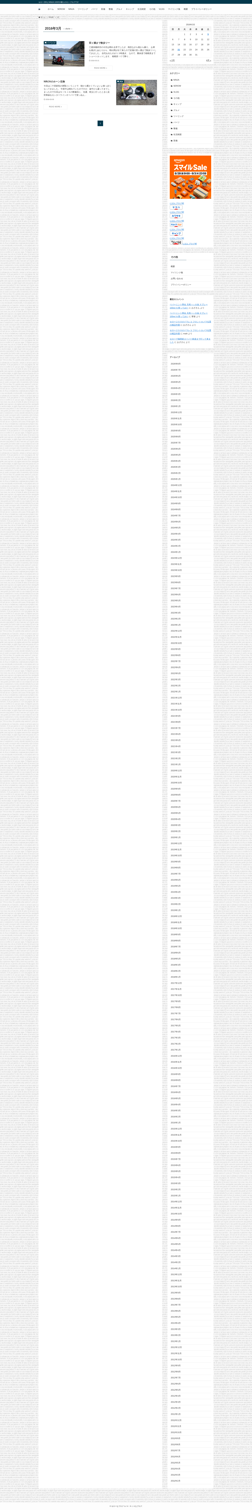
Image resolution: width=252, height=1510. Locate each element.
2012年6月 (176, 1384)
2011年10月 (176, 1432)
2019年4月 (176, 892)
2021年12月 (176, 698)
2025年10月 (176, 424)
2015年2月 (176, 1189)
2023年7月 (176, 588)
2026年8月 (176, 364)
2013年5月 (176, 1317)
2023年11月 (176, 564)
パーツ (176, 122)
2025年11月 (176, 418)
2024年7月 (176, 515)
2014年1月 (176, 1268)
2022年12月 (176, 631)
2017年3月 (176, 1037)
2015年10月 (176, 1141)
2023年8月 (176, 582)
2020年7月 (176, 801)
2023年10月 (176, 570)
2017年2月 (176, 1044)
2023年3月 (176, 613)
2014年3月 (176, 1256)
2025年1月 (176, 479)
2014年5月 (176, 1244)
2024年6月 (176, 522)
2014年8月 (176, 1226)
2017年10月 (176, 995)
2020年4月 (176, 819)
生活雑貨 (177, 134)
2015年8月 (176, 1153)
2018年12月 (176, 916)
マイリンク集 (177, 272)
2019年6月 (176, 880)
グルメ (176, 110)
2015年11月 (176, 1135)
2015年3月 (176, 1183)
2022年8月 (176, 655)
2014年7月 (176, 1232)
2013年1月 (176, 1341)
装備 (175, 140)
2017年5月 (176, 1025)
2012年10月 (176, 1359)
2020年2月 (176, 831)
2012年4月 (176, 1396)
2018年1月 (176, 977)
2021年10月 (176, 710)
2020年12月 (176, 770)
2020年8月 (176, 795)
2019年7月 (176, 874)
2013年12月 (176, 1274)
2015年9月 (176, 1147)
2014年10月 (176, 1214)
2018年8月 (176, 940)
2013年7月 (176, 1305)
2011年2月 (175, 1481)
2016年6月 (176, 1092)
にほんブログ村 (177, 203)
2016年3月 (176, 1110)
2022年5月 (176, 673)
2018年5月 (176, 959)
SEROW (177, 86)
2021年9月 (176, 716)
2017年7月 (176, 1013)
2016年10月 (176, 1068)
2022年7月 (176, 661)
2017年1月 (176, 1050)
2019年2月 (176, 904)
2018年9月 (176, 934)
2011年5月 (175, 1463)
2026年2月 (176, 400)
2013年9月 (176, 1292)
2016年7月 (176, 1086)
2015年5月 (176, 1171)
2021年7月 (176, 728)
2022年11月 (176, 637)
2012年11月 (176, 1353)
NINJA (176, 80)
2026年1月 (176, 406)
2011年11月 (176, 1426)
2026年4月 (176, 388)
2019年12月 (176, 843)
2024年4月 (176, 534)
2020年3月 (176, 825)
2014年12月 (176, 1201)
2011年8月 (175, 1444)
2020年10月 (176, 782)
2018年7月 (176, 946)
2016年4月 (176, 1104)
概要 (173, 266)
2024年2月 (176, 546)
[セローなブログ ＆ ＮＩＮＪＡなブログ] (39, 9)
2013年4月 (176, 1323)
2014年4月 (176, 1250)
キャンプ (177, 104)
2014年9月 (176, 1220)
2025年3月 (176, 467)
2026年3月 (176, 394)
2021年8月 (176, 722)
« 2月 (172, 60)
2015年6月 (176, 1165)
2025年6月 (176, 449)
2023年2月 (176, 619)
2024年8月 (176, 509)
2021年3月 (176, 752)
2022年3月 (176, 679)
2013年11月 (176, 1280)
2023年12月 (176, 558)
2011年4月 (175, 1469)
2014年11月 (176, 1208)
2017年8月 (176, 1007)
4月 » (208, 60)
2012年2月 (176, 1408)
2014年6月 (176, 1238)
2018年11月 (176, 922)
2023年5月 (176, 600)
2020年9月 (176, 789)
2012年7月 (176, 1377)
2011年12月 (176, 1420)
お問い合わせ (177, 278)
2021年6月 (176, 734)
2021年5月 (176, 740)
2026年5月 (176, 382)
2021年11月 (176, 704)
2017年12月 (176, 983)
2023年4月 (176, 606)
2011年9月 (175, 1438)
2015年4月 (176, 1177)
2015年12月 (176, 1129)
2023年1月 (176, 625)
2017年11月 (176, 989)
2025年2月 (176, 473)
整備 (175, 128)
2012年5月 (176, 1390)
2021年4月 (176, 746)
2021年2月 (176, 758)
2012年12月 (176, 1347)
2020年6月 (176, 807)
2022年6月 (176, 667)
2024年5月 (176, 527)
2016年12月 (176, 1056)
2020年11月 (176, 777)
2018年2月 (176, 971)
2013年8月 (176, 1299)
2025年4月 (176, 461)
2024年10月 (176, 497)
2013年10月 (176, 1286)
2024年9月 (176, 503)
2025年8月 (176, 436)
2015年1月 (176, 1195)
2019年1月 (176, 910)
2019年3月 (176, 898)
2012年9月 (176, 1365)
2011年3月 (175, 1475)
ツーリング (178, 116)
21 (179, 49)
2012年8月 (176, 1371)
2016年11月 (176, 1062)
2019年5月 (176, 886)
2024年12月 (176, 485)
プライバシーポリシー (181, 284)
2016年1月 (176, 1122)
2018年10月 (176, 928)
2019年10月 (176, 855)
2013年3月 (176, 1329)
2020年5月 (176, 813)
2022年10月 (176, 643)
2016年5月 (176, 1098)
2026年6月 (176, 376)
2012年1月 (176, 1414)
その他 (176, 98)
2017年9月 (176, 1001)
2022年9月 (176, 649)
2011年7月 (175, 1450)
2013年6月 (176, 1311)
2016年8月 (176, 1080)
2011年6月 (175, 1456)
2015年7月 (176, 1159)
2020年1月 (176, 837)
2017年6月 (176, 1019)
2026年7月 (176, 370)
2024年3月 (176, 540)
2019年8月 (176, 867)
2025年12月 (176, 412)
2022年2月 (176, 685)
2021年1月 (176, 764)
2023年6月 (176, 594)
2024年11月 (176, 491)
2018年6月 (176, 953)
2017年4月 (176, 1032)
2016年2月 (176, 1116)
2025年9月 (176, 430)
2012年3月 (176, 1402)
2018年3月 (176, 965)
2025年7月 (176, 443)
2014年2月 (176, 1262)
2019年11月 (176, 849)
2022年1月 (176, 691)
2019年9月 (176, 861)
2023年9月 (176, 576)
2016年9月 (176, 1074)
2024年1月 (176, 552)
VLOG (176, 92)
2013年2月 (176, 1335)
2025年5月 (176, 455)
